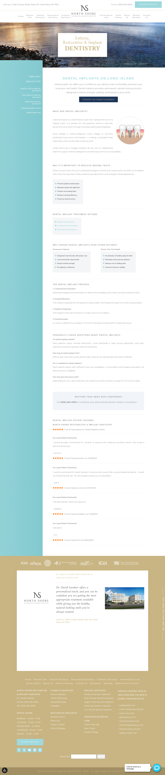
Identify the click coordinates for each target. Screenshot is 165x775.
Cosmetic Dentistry (107, 679)
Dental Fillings (91, 732)
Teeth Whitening (59, 698)
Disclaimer (95, 683)
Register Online (148, 4)
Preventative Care (130, 679)
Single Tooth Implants (65, 222)
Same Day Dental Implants (67, 229)
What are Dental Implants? (97, 694)
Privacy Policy (119, 771)
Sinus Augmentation (31, 108)
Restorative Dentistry (83, 679)
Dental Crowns (58, 717)
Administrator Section (127, 683)
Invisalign (55, 706)
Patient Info (40, 679)
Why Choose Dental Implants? (99, 698)
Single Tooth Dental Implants (30, 90)
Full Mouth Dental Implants (67, 226)
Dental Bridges (58, 728)
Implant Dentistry (59, 679)
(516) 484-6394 (125, 4)
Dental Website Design (50, 771)
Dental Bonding (58, 702)
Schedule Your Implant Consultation (98, 99)
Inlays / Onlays (58, 724)
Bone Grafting (34, 113)
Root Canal (89, 728)
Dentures (55, 721)
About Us (48, 683)
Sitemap (108, 683)
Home (21, 16)
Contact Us (82, 683)
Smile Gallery (33, 683)
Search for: (65, 756)
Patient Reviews (64, 683)
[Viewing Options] (5, 770)
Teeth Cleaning (91, 724)
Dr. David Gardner (26, 698)
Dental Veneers (58, 694)
